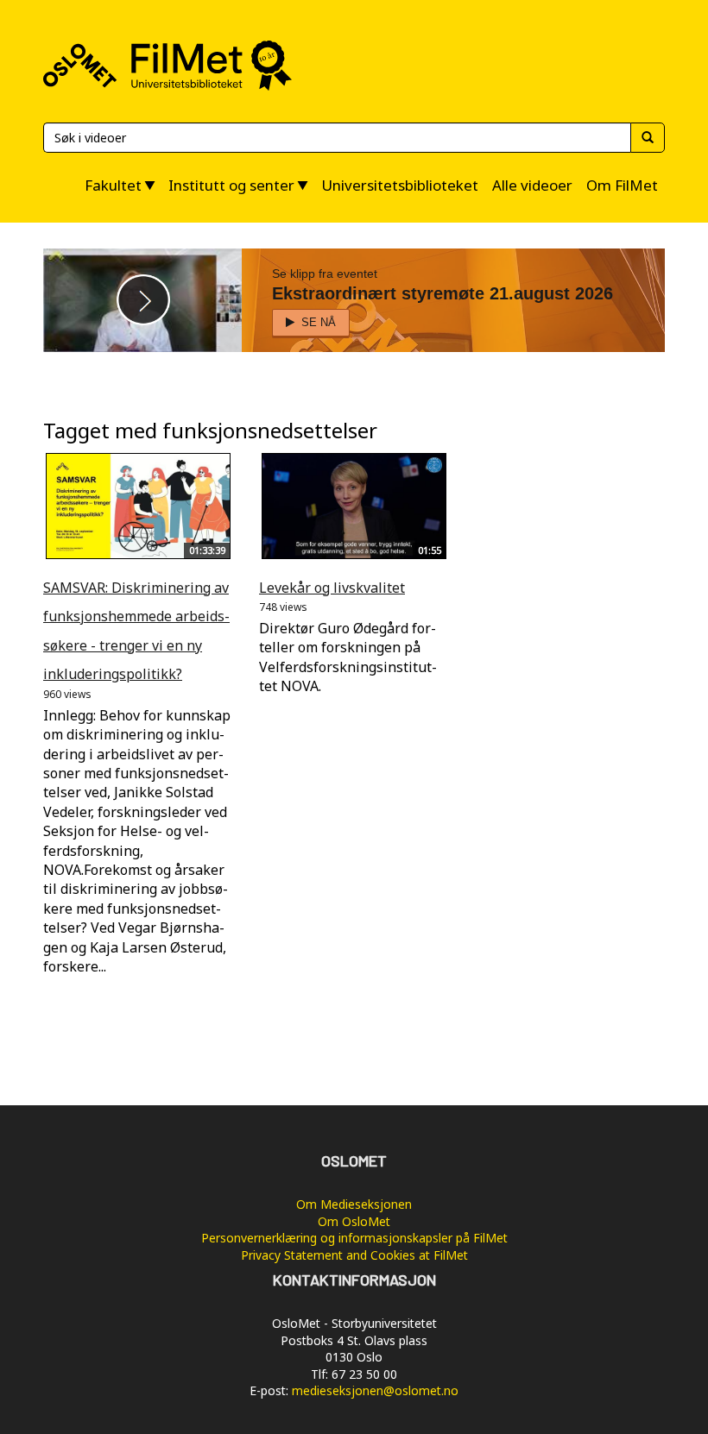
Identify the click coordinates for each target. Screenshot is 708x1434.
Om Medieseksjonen (354, 1204)
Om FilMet (622, 185)
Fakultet (113, 185)
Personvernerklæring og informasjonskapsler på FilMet (354, 1238)
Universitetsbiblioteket (399, 185)
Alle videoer (532, 185)
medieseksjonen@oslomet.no (375, 1390)
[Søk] (647, 138)
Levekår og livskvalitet (332, 587)
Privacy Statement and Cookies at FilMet (354, 1255)
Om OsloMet (354, 1221)
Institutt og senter (231, 185)
